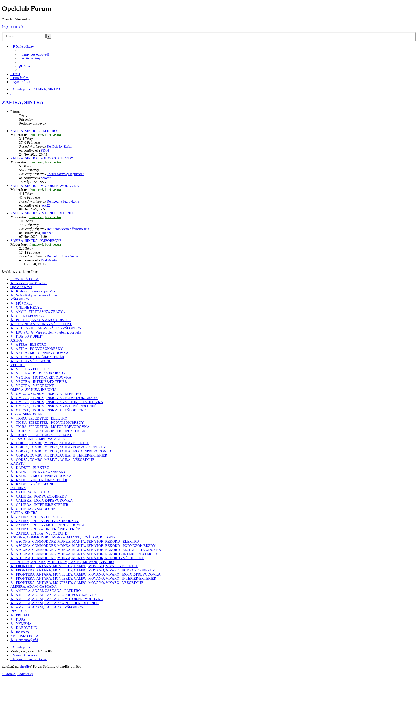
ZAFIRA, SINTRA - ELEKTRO (33, 131)
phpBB (24, 666)
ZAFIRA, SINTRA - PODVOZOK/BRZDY (41, 158)
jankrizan (47, 233)
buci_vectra (53, 135)
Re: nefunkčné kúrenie (62, 256)
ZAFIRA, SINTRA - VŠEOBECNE (36, 240)
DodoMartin (49, 260)
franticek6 (36, 135)
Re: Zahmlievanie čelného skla (68, 229)
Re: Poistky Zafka (59, 146)
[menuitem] (34, 54)
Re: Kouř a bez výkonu (63, 201)
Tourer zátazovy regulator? (65, 174)
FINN (45, 150)
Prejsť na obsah (12, 27)
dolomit (46, 178)
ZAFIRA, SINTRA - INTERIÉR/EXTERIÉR (42, 213)
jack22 (45, 205)
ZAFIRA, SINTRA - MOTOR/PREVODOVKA (44, 186)
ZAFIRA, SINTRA (23, 102)
